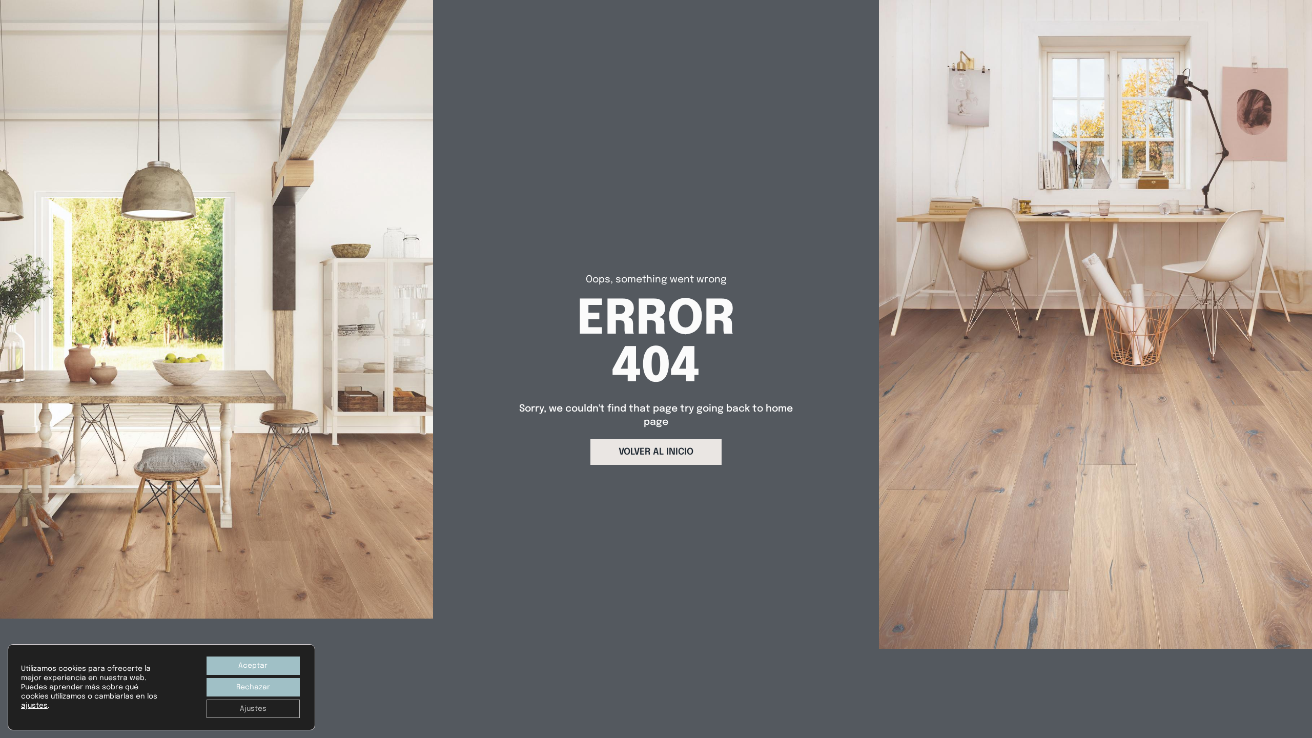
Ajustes (253, 708)
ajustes (34, 705)
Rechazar (253, 687)
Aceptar (253, 665)
